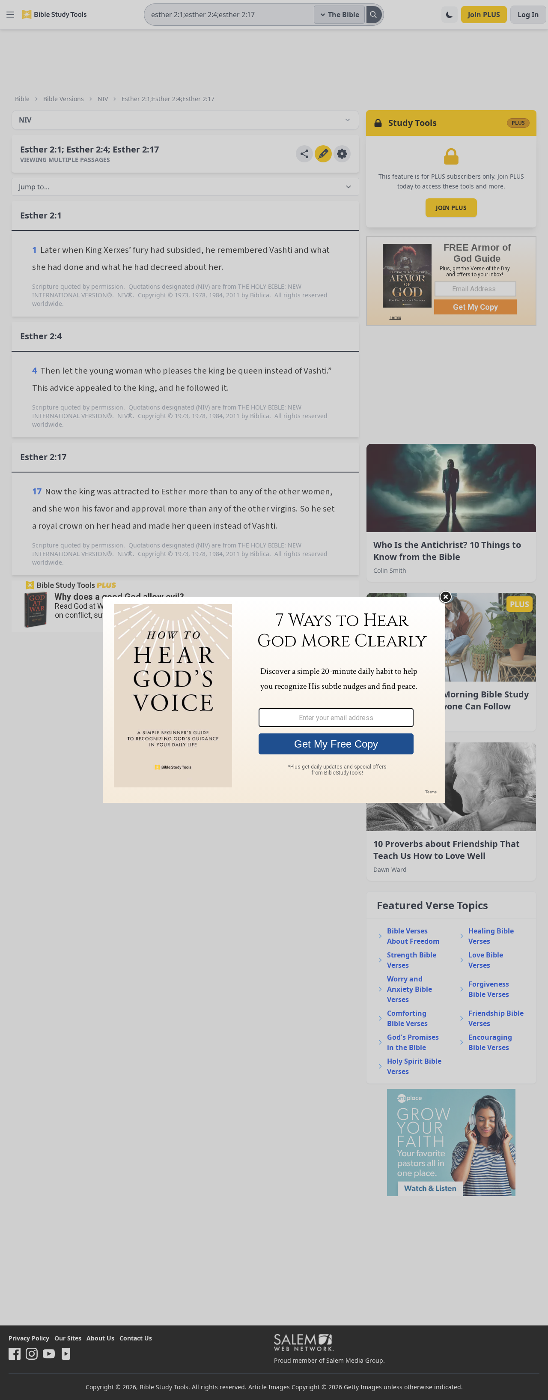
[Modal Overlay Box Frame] (274, 700)
